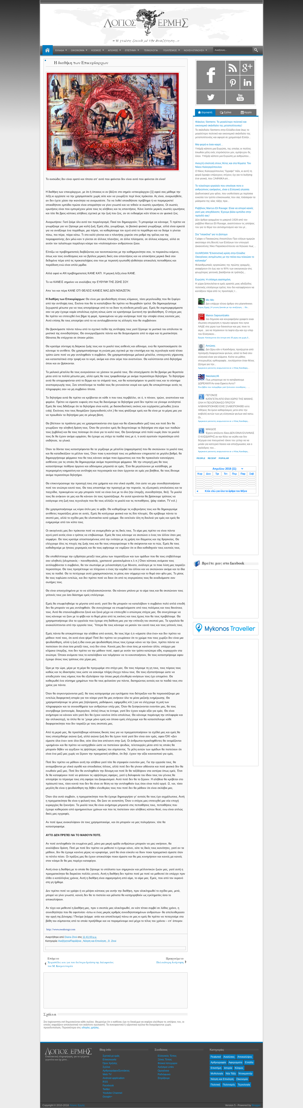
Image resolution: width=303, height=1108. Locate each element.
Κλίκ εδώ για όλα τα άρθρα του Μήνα (226, 491)
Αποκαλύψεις (244, 1056)
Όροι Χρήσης (110, 1063)
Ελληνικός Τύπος (167, 1055)
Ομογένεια (163, 1070)
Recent (212, 458)
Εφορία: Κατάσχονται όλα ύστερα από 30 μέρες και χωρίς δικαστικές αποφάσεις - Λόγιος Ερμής (238, 338)
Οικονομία (242, 1079)
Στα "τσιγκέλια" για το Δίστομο (211, 234)
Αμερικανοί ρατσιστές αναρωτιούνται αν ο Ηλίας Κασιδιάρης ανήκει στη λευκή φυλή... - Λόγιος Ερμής (241, 368)
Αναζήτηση (256, 50)
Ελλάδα (249, 1062)
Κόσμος (239, 1068)
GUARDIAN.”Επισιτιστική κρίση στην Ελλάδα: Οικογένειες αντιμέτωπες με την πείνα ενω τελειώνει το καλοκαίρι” (224, 257)
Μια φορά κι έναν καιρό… (209, 144)
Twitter (106, 1089)
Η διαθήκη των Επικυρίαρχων (81, 62)
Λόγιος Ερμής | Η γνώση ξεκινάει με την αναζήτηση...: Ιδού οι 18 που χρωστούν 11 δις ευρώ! (237, 307)
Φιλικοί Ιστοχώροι (167, 1063)
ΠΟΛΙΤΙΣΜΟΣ (170, 50)
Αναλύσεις (229, 1056)
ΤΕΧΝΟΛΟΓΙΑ (151, 50)
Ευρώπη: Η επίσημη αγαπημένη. (213, 279)
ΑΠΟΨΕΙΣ (113, 50)
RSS (105, 1081)
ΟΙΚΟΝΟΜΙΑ (77, 50)
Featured (216, 1056)
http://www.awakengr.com (60, 929)
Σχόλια (227, 112)
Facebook (108, 1085)
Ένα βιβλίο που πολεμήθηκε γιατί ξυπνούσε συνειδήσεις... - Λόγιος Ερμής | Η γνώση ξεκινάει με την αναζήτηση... (246, 387)
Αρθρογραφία (218, 1062)
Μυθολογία (217, 1073)
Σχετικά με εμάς (111, 1055)
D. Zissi (112, 941)
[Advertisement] (115, 990)
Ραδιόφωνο (164, 1074)
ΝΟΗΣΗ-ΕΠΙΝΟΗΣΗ (194, 50)
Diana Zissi (71, 937)
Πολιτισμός (229, 1084)
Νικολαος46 (212, 376)
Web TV (107, 1074)
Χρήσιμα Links (166, 1067)
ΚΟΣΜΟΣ (96, 50)
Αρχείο (248, 112)
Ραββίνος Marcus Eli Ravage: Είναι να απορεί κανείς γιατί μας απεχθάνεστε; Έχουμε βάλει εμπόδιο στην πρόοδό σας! (224, 212)
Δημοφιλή (206, 112)
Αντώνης (210, 345)
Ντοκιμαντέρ (245, 1073)
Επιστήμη (216, 1068)
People (201, 458)
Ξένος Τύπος (165, 1059)
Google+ (107, 1096)
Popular (224, 458)
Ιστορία (228, 1068)
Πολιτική (215, 1084)
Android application (113, 1078)
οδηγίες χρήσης (90, 1027)
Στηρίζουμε (164, 1078)
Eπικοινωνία (109, 1059)
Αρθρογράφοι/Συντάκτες (116, 1070)
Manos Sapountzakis (217, 315)
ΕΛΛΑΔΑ (59, 50)
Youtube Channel (112, 1093)
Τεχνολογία (244, 1084)
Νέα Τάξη (231, 1073)
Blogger (256, 1105)
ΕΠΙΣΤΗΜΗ (130, 50)
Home (47, 50)
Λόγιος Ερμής (77, 1105)
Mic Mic (210, 300)
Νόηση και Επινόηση (95, 941)
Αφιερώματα (235, 1062)
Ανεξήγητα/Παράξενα (70, 941)
